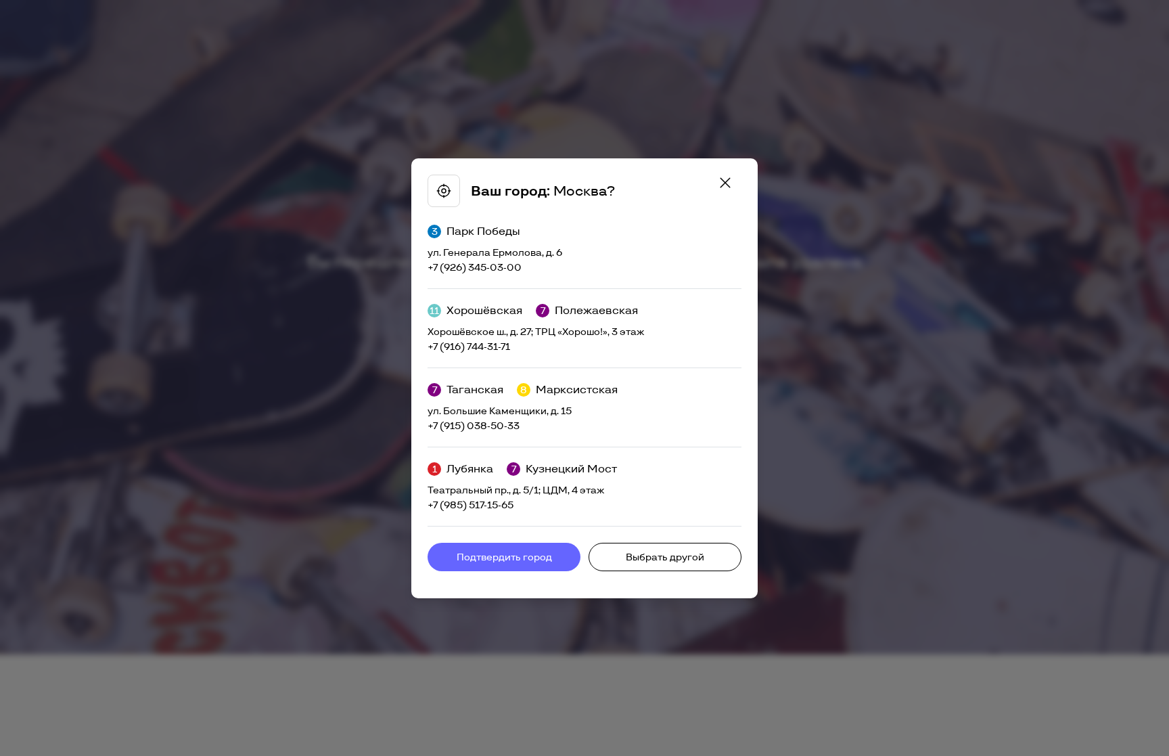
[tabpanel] (584, 378)
